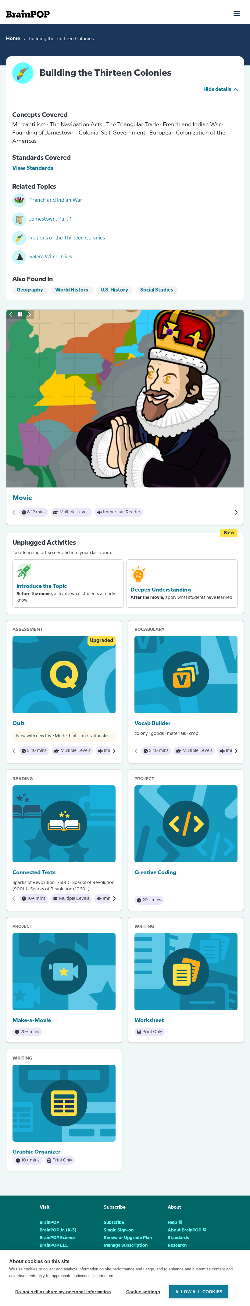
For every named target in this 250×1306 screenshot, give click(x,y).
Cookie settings (143, 1292)
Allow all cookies (198, 1292)
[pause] (20, 314)
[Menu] (237, 13)
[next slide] (29, 314)
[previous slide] (11, 314)
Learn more (103, 1275)
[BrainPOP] (28, 14)
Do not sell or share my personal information (63, 1292)
